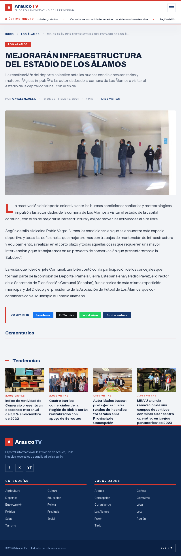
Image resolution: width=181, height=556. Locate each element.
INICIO (9, 34)
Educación (54, 497)
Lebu (140, 504)
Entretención (14, 504)
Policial (52, 504)
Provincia (53, 511)
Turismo (10, 525)
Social (51, 518)
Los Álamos (18, 44)
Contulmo (143, 497)
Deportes (11, 497)
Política (10, 511)
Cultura (52, 490)
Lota (139, 511)
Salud (9, 518)
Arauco (99, 490)
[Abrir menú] (171, 8)
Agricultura (12, 490)
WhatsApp (90, 315)
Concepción (102, 497)
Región (141, 518)
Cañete (141, 490)
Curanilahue (102, 504)
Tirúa (98, 525)
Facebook (43, 315)
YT (29, 467)
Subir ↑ (166, 547)
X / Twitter (66, 315)
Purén (98, 518)
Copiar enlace (117, 315)
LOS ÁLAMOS (30, 34)
